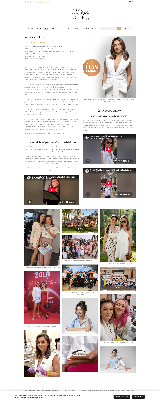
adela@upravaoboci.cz (43, 2)
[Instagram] (28, 1)
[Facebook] (25, 1)
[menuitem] (31, 28)
